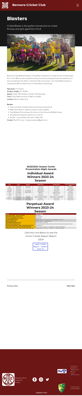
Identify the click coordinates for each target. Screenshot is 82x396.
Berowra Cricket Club (29, 5)
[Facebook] (34, 379)
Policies (17, 382)
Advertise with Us (20, 378)
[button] (77, 5)
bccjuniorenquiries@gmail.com (37, 120)
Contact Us (18, 380)
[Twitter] (47, 379)
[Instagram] (41, 379)
